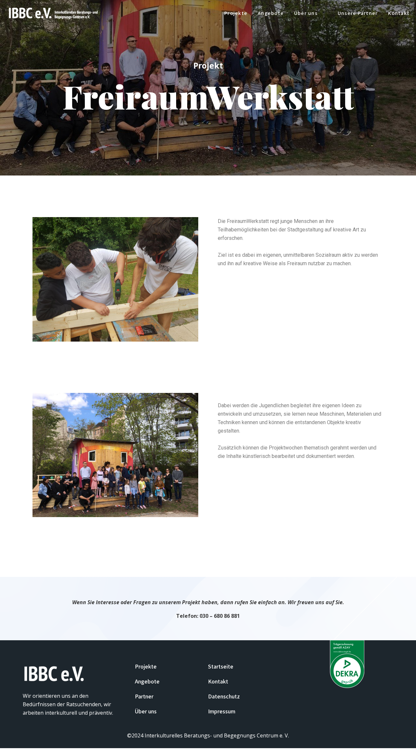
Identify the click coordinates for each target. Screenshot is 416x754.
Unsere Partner (358, 13)
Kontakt (399, 13)
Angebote (271, 13)
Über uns (146, 711)
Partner (144, 696)
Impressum (221, 711)
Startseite (220, 666)
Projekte (235, 13)
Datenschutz (224, 696)
